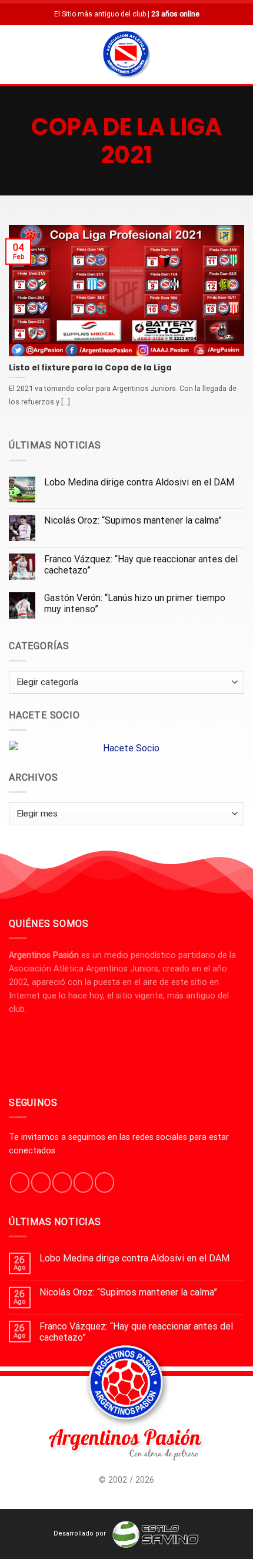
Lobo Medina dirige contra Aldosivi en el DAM (139, 482)
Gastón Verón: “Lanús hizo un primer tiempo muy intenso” (134, 603)
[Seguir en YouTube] (104, 1182)
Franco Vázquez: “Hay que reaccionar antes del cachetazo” (141, 565)
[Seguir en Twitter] (62, 1182)
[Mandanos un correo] (83, 1182)
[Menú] (16, 54)
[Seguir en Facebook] (19, 1182)
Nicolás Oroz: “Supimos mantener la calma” (133, 520)
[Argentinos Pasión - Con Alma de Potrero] (126, 55)
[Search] (239, 54)
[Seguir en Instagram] (41, 1182)
